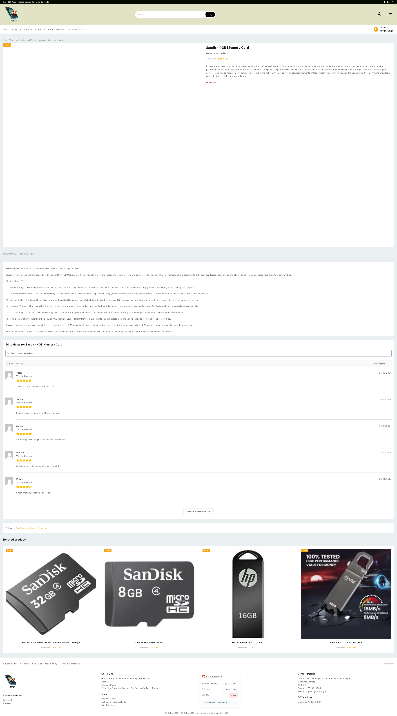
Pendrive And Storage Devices (23, 40)
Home (6, 40)
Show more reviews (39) (198, 511)
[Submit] (210, 14)
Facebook (8, 700)
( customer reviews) (217, 53)
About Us (106, 681)
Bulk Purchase (108, 705)
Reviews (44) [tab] (27, 254)
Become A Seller (109, 698)
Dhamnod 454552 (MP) (309, 702)
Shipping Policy (108, 685)
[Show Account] (379, 14)
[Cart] (391, 14)
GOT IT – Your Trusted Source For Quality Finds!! (125, 678)
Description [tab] (10, 254)
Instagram (8, 703)
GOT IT (177, 713)
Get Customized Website (113, 702)
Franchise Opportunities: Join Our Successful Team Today (129, 688)
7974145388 (386, 31)
